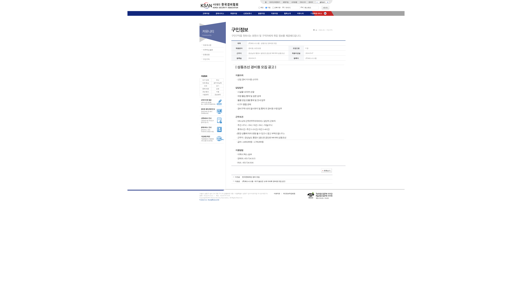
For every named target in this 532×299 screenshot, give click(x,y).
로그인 (325, 7)
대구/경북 (205, 80)
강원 (217, 89)
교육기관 (277, 7)
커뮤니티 (322, 30)
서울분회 (206, 94)
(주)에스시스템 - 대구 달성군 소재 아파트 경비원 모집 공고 (263, 181)
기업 (268, 7)
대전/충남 (205, 83)
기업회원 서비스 (316, 13)
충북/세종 (205, 89)
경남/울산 (205, 91)
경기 (217, 86)
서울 (217, 91)
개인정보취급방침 (289, 193)
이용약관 (277, 193)
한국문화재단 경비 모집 (251, 177)
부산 (217, 80)
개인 (262, 7)
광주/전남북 (218, 83)
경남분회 (218, 94)
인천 (205, 86)
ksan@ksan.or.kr (213, 200)
